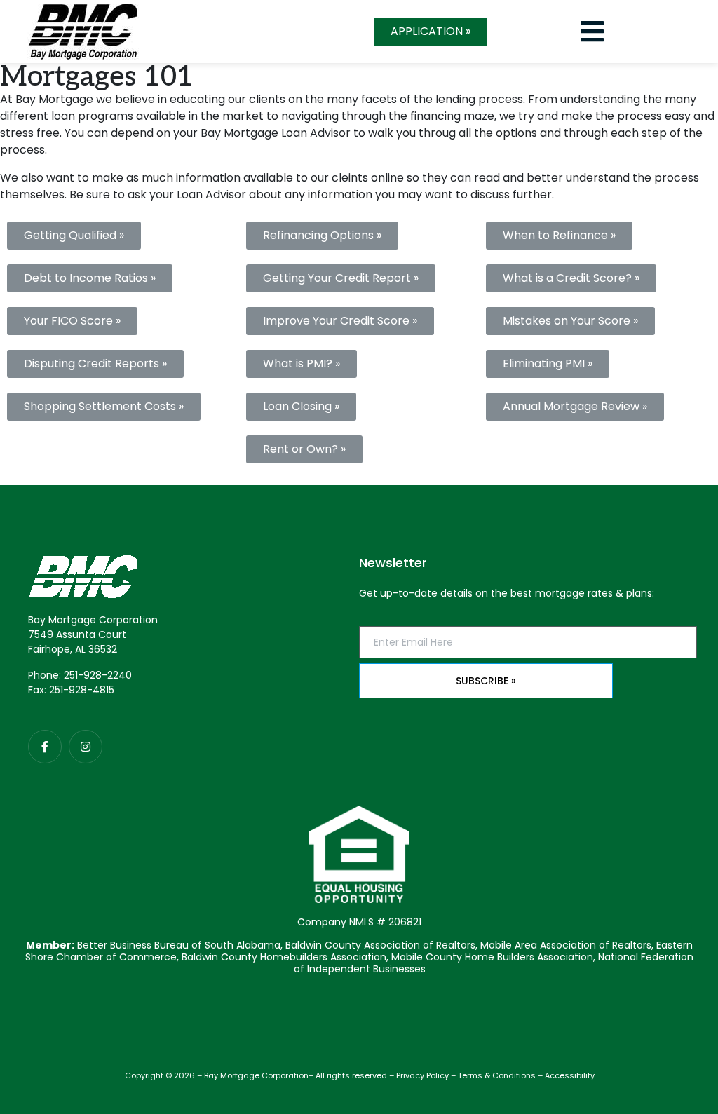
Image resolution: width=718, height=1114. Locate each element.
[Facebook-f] (45, 746)
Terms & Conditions (497, 1075)
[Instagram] (85, 746)
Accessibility (570, 1075)
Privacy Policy (422, 1075)
